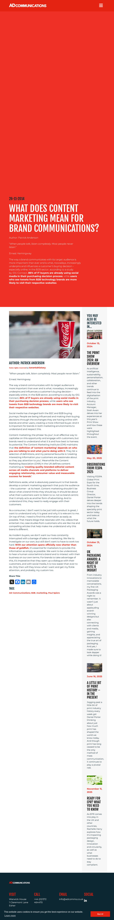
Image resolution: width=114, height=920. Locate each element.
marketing (41, 593)
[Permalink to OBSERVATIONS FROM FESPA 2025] (94, 449)
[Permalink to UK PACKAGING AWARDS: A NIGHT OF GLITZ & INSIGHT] (94, 533)
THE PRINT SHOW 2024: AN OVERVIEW (93, 358)
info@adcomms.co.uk (71, 899)
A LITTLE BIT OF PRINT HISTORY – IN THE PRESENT (94, 690)
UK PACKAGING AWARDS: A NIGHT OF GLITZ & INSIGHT (94, 561)
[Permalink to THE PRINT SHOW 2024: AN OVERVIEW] (94, 334)
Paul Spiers (54, 593)
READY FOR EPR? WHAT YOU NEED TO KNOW (94, 803)
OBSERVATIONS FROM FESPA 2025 (96, 468)
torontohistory (37, 367)
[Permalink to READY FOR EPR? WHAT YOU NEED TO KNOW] (94, 780)
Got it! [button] (100, 914)
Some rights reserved (17, 368)
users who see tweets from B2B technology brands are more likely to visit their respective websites (43, 279)
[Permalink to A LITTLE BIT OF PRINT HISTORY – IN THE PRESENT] (94, 667)
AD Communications (19, 593)
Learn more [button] (10, 915)
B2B (33, 593)
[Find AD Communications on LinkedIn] (87, 901)
